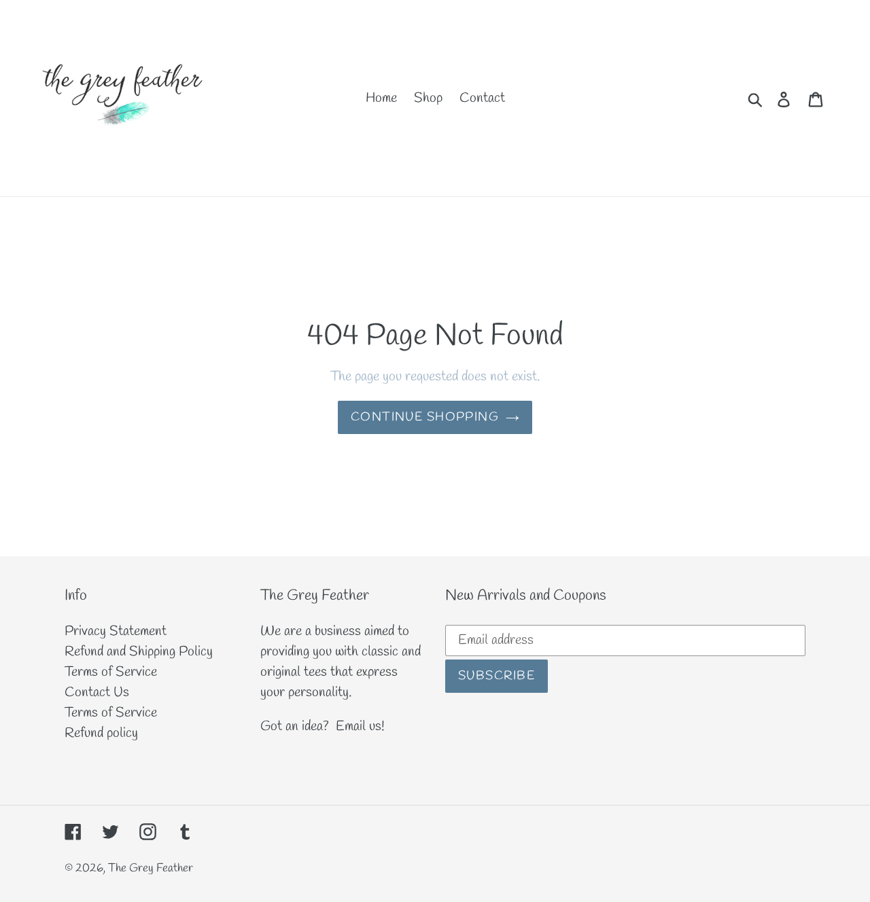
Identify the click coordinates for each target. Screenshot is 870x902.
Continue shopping (425, 417)
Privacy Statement (116, 631)
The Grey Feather (150, 868)
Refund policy (101, 733)
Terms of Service (111, 672)
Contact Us (97, 692)
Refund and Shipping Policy (139, 652)
